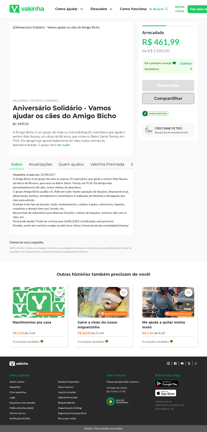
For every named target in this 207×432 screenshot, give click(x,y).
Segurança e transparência (72, 413)
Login (12, 397)
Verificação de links (20, 418)
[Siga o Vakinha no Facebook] (175, 363)
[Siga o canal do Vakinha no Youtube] (182, 363)
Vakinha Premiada (67, 397)
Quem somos (17, 381)
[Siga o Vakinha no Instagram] (168, 363)
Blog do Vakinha (66, 402)
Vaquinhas (15, 386)
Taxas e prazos (66, 386)
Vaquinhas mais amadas (22, 402)
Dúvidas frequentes (68, 381)
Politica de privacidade (22, 407)
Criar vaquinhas (18, 392)
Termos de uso (18, 413)
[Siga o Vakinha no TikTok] (195, 363)
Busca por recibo (67, 418)
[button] (71, 59)
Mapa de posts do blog (69, 407)
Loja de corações (67, 392)
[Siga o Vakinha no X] (189, 363)
